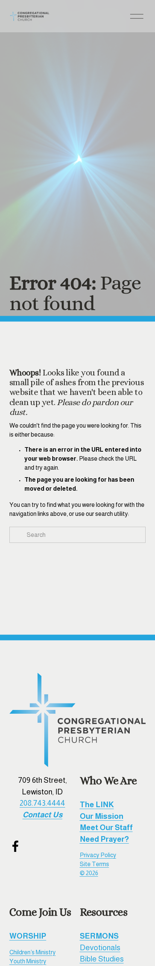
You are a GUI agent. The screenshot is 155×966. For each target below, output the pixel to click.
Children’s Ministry (32, 952)
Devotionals (100, 947)
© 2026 (89, 873)
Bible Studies (102, 959)
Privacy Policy (98, 855)
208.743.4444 (42, 803)
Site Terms (94, 864)
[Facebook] (15, 846)
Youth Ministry (27, 961)
